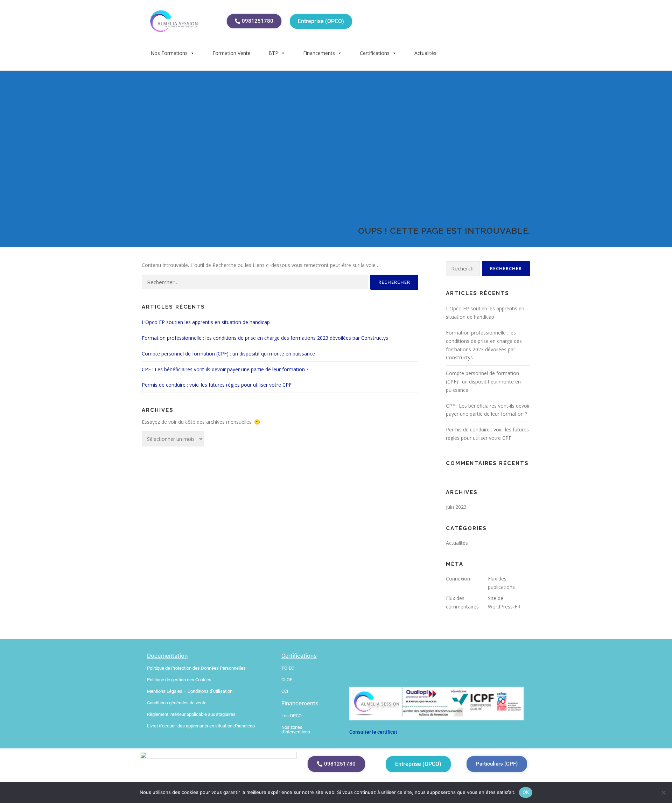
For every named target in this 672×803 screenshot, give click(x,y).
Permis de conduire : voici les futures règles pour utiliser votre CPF (217, 384)
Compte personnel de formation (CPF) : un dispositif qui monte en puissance (228, 353)
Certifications (375, 53)
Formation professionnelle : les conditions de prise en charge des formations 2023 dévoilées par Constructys (265, 337)
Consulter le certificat (373, 732)
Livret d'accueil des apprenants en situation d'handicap (201, 725)
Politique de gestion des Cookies (179, 679)
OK (526, 792)
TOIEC (287, 668)
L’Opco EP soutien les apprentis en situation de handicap (206, 322)
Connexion (458, 578)
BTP (273, 53)
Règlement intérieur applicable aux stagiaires (191, 714)
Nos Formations (169, 53)
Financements (319, 53)
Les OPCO (291, 715)
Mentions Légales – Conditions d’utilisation (189, 691)
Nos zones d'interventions (295, 729)
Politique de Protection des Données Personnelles (196, 668)
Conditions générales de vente (176, 702)
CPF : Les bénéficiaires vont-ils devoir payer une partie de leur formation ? (225, 369)
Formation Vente (231, 53)
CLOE (286, 679)
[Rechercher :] (255, 282)
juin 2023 (456, 506)
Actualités (425, 53)
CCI (284, 691)
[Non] (663, 792)
